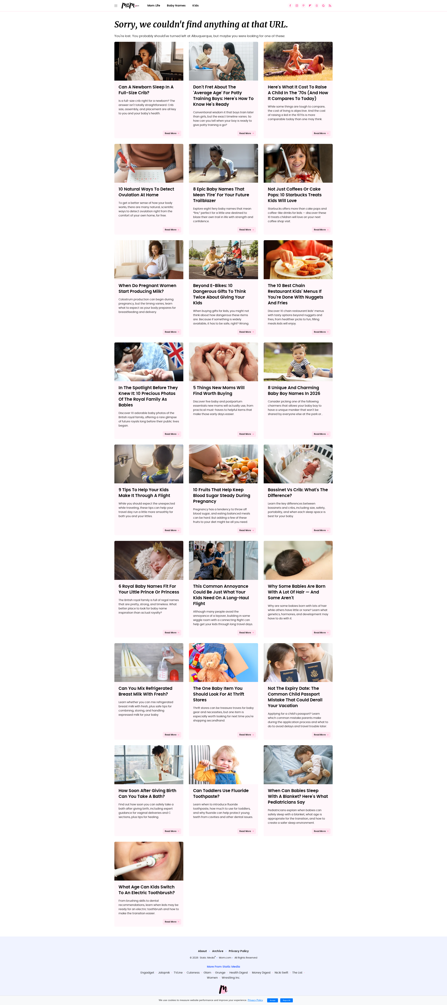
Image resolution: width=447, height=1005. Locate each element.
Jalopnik (164, 972)
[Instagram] (296, 5)
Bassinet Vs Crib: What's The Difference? (298, 493)
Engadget (147, 972)
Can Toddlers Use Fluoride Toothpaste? (221, 794)
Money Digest (261, 972)
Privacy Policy (239, 951)
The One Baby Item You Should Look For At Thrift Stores (218, 694)
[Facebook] (290, 5)
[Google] (323, 5)
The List (297, 972)
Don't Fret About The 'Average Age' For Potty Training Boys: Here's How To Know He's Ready (223, 96)
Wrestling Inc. (231, 977)
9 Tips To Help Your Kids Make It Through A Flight (144, 493)
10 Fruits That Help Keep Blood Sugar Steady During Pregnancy (221, 496)
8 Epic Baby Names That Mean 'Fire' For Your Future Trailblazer (221, 195)
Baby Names (176, 5)
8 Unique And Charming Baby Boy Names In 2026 (294, 391)
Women (212, 977)
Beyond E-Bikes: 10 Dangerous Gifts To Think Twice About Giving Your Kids (219, 294)
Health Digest (238, 972)
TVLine (178, 972)
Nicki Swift (281, 972)
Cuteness (193, 972)
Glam (207, 972)
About (202, 951)
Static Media (207, 958)
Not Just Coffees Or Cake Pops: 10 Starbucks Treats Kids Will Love (295, 195)
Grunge (220, 972)
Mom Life (153, 5)
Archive (217, 951)
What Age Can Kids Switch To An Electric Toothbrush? (147, 890)
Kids (195, 5)
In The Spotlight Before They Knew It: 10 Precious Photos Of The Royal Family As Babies (148, 396)
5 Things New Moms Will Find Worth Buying (219, 391)
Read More (171, 133)
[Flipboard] (310, 5)
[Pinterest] (303, 5)
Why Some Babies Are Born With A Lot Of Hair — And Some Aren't (296, 592)
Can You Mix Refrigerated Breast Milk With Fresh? (145, 691)
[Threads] (316, 5)
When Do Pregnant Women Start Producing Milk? (147, 289)
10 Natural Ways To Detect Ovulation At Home (146, 192)
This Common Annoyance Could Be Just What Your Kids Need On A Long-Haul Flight (221, 595)
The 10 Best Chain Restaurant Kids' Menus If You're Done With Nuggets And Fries (295, 294)
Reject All (286, 1000)
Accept (272, 1000)
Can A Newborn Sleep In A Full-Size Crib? (146, 90)
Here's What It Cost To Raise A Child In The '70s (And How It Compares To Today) (298, 93)
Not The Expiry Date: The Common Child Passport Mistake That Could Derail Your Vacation (295, 697)
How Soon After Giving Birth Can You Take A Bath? (147, 794)
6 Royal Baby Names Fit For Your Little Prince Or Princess (149, 589)
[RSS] (330, 5)
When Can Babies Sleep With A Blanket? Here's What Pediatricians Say (298, 796)
